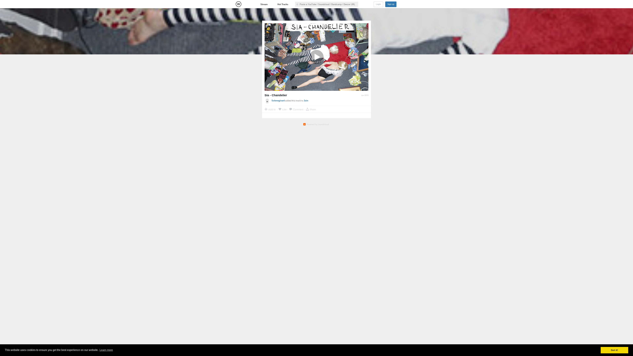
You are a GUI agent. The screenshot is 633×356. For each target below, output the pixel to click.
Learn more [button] (106, 350)
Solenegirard (278, 100)
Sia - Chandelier (276, 95)
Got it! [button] (614, 350)
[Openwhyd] (238, 4)
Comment (298, 109)
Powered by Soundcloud (318, 124)
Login (378, 4)
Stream (264, 4)
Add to (272, 109)
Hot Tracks (282, 4)
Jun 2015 (364, 95)
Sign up (390, 4)
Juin (306, 100)
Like (284, 109)
